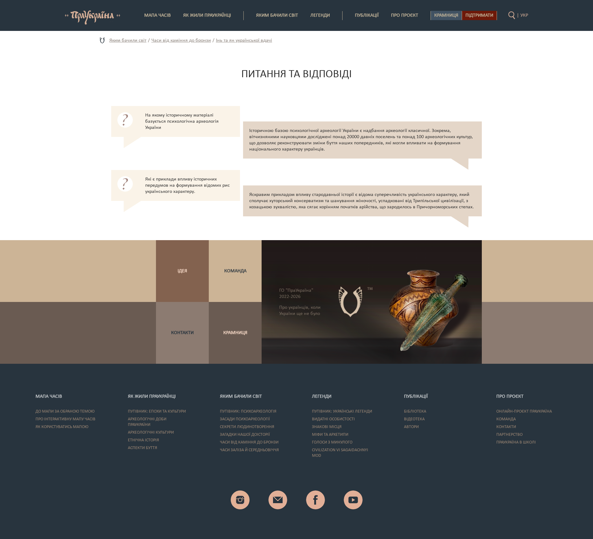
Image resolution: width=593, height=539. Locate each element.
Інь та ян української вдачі (244, 40)
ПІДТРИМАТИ (479, 15)
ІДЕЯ (182, 271)
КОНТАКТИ (182, 332)
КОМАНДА (235, 271)
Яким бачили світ (127, 40)
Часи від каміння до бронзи (181, 40)
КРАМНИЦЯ (235, 332)
